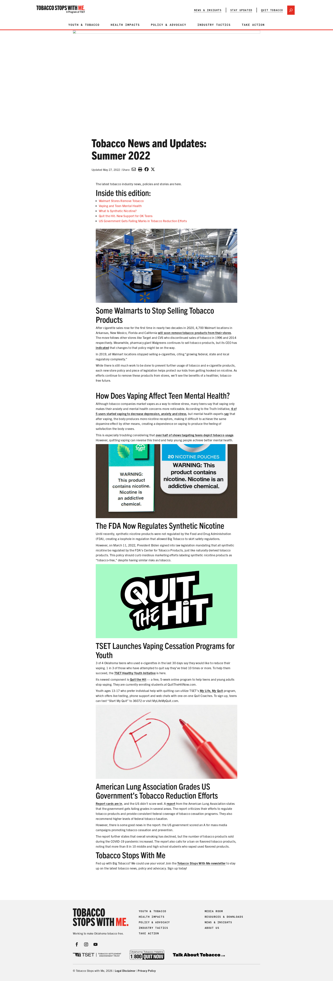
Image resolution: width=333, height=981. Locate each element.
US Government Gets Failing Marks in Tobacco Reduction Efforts (143, 221)
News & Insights (208, 10)
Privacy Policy (147, 970)
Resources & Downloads (224, 916)
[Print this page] (140, 169)
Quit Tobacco (272, 10)
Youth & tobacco (84, 25)
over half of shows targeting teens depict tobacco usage (194, 435)
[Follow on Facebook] (77, 944)
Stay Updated (241, 10)
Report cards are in (109, 804)
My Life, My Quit (211, 691)
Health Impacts (125, 25)
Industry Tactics (214, 25)
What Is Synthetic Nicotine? (118, 211)
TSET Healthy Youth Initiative (135, 673)
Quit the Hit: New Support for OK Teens (126, 216)
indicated (102, 348)
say (226, 414)
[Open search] (291, 10)
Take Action (253, 25)
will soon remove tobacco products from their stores (194, 333)
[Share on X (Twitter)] (153, 169)
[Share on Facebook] (146, 169)
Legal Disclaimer (125, 970)
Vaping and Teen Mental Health (120, 206)
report (171, 804)
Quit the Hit (138, 679)
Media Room (214, 911)
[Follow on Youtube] (96, 944)
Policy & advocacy (168, 25)
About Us (212, 927)
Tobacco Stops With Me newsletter (201, 863)
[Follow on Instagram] (86, 944)
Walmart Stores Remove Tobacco (121, 201)
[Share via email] (133, 169)
